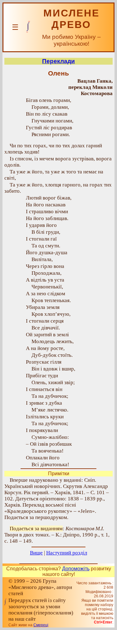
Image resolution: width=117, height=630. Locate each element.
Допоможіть (76, 568)
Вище (36, 553)
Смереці (40, 625)
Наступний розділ (66, 553)
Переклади (58, 61)
